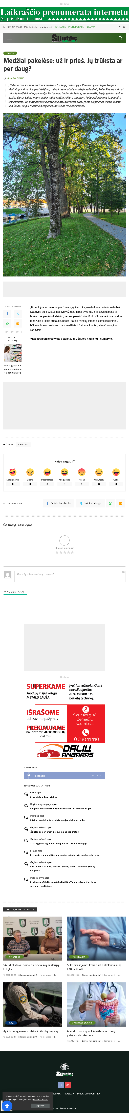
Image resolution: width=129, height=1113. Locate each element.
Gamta (10, 53)
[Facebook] (120, 27)
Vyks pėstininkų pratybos (43, 797)
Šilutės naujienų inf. (27, 975)
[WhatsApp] (7, 323)
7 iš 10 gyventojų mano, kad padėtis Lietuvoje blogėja (58, 843)
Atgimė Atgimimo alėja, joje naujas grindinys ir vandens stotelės (64, 855)
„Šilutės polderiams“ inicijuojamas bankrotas (54, 831)
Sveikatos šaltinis (82, 1023)
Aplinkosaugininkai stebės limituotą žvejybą (30, 1031)
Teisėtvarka (78, 957)
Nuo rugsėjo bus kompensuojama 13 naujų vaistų (13, 369)
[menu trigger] (11, 38)
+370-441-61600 (14, 26)
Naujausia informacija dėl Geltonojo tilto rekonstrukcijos (60, 808)
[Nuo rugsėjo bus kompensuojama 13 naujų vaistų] (13, 353)
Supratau (40, 1105)
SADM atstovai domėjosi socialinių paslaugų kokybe (31, 967)
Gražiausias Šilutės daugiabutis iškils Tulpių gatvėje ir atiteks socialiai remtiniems (63, 884)
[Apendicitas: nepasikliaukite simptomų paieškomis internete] (96, 1004)
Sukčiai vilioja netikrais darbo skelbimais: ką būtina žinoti (94, 967)
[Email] (18, 323)
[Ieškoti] (120, 38)
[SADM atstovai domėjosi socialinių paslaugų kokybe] (32, 939)
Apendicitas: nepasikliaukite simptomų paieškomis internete (91, 1033)
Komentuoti (45, 975)
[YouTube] (124, 27)
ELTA (11, 1023)
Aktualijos (14, 957)
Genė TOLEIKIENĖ (15, 78)
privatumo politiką (40, 1100)
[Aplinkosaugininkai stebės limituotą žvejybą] (32, 1004)
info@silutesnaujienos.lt (39, 26)
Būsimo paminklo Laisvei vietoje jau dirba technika (57, 820)
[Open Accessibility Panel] (7, 1106)
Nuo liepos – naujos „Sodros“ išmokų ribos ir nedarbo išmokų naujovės (62, 868)
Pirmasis (24, 444)
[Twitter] (18, 314)
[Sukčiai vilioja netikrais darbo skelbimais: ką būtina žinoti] (96, 939)
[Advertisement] (64, 289)
